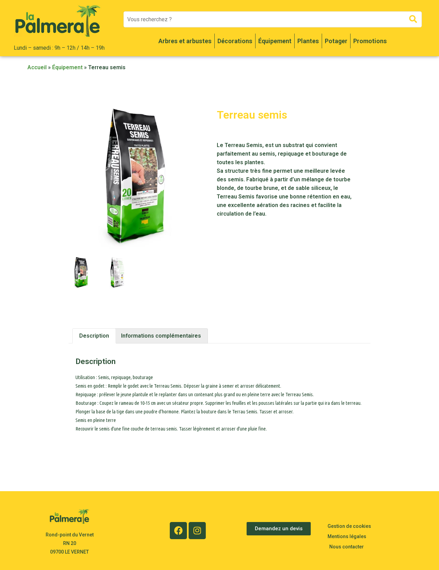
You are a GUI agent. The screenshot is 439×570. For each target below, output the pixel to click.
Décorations (234, 41)
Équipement (275, 41)
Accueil (37, 67)
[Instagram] (197, 530)
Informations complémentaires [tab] (161, 335)
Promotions (370, 41)
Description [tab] (94, 335)
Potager (336, 41)
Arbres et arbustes (185, 41)
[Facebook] (178, 530)
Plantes (308, 41)
